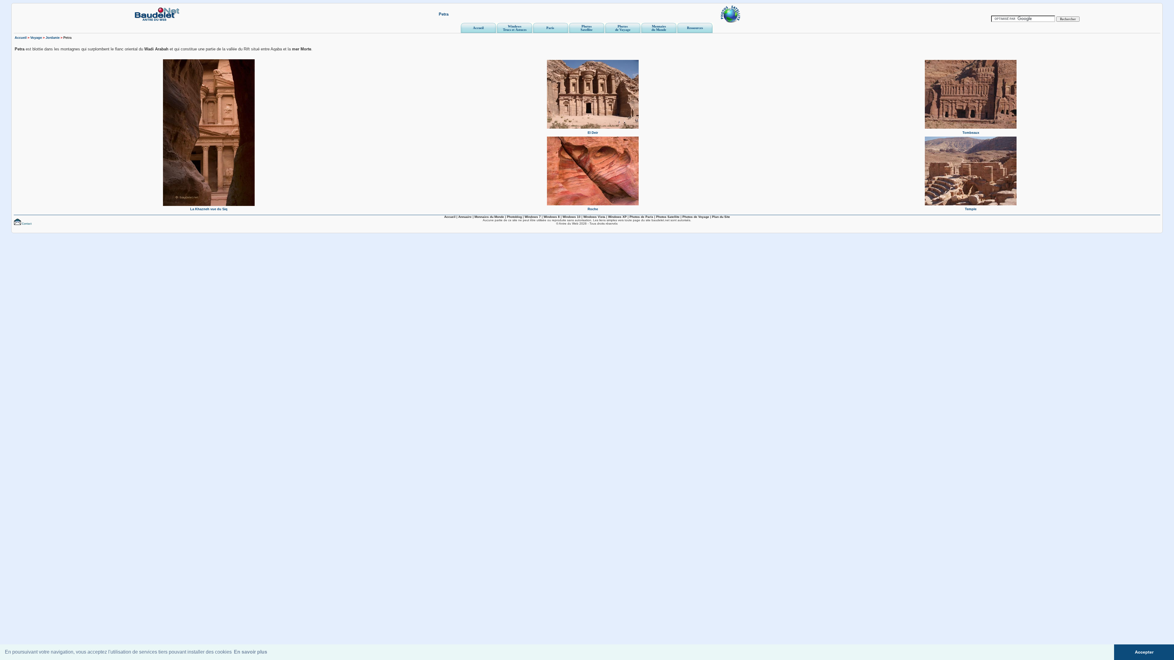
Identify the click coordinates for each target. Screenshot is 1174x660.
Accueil (21, 37)
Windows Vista (594, 216)
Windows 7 (533, 216)
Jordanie (53, 37)
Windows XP (617, 216)
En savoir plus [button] (250, 651)
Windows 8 (552, 216)
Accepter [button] (1144, 652)
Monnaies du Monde (489, 216)
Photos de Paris (641, 216)
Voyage (36, 37)
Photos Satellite (668, 216)
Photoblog (514, 216)
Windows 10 (572, 216)
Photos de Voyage (695, 216)
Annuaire (465, 216)
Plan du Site (721, 216)
